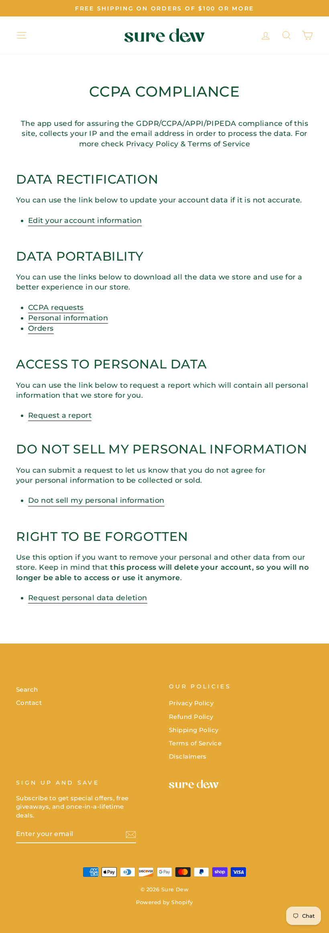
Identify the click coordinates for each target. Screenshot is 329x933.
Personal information (68, 318)
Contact (29, 702)
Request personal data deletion (87, 597)
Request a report (59, 415)
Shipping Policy (194, 730)
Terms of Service (195, 743)
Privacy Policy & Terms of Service (188, 144)
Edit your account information (85, 220)
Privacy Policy (191, 703)
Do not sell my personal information (96, 500)
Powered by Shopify (164, 902)
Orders (41, 328)
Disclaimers (188, 756)
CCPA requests (56, 307)
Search (27, 689)
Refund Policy (191, 716)
